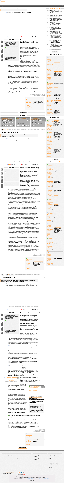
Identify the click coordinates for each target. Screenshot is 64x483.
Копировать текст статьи (2, 60)
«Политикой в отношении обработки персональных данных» (37, 478)
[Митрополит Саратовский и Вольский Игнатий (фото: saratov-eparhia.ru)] (11, 379)
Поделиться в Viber (2, 55)
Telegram (20, 472)
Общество (21, 6)
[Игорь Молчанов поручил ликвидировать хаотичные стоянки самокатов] (50, 192)
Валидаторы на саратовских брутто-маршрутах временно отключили (10, 331)
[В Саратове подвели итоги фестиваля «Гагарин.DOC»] (50, 61)
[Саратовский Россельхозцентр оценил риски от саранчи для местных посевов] (50, 217)
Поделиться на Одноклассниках (2, 50)
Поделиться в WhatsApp (2, 52)
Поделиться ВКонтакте (2, 42)
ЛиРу (23, 472)
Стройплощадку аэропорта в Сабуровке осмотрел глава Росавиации (10, 58)
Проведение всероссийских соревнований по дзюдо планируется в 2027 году (10, 184)
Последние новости (55, 8)
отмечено (33, 178)
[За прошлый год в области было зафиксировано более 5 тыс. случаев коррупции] (50, 125)
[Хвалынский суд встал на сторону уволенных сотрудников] (50, 183)
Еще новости (54, 51)
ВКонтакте (21, 472)
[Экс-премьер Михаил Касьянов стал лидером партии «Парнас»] (50, 151)
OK (32, 480)
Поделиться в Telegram (2, 57)
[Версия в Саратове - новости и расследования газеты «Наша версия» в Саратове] (8, 3)
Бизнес (26, 6)
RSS (19, 472)
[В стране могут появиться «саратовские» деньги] (50, 112)
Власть (15, 6)
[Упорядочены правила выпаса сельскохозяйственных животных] (50, 85)
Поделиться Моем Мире (2, 46)
